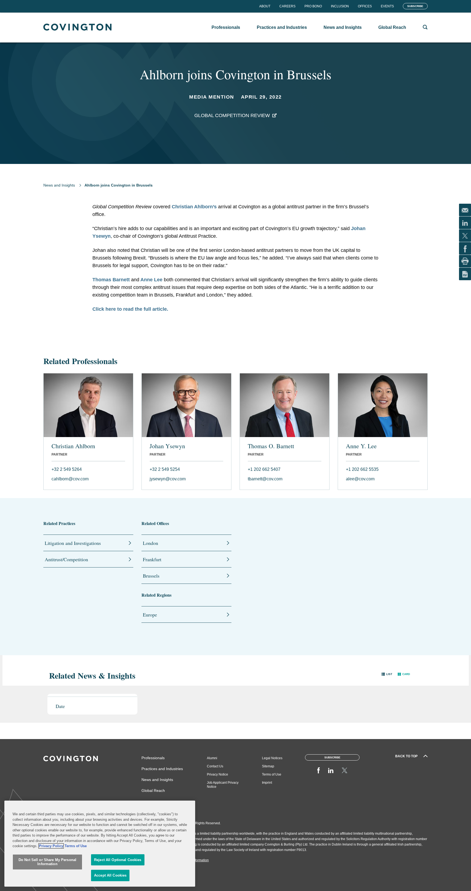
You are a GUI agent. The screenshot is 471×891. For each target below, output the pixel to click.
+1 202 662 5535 (362, 469)
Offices (365, 6)
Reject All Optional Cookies (117, 860)
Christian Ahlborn (73, 446)
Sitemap (268, 766)
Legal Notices (272, 758)
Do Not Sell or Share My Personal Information (47, 862)
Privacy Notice (217, 774)
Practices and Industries (162, 769)
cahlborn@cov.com (70, 479)
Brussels (151, 575)
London (150, 543)
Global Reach (153, 790)
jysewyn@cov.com (168, 479)
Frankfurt (152, 559)
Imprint (267, 783)
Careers (287, 6)
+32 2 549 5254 (165, 469)
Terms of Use (271, 774)
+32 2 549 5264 (67, 469)
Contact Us (215, 766)
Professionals (153, 758)
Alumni (212, 758)
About (264, 6)
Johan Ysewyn (167, 446)
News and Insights (59, 185)
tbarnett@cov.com (265, 479)
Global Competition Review (232, 115)
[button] (387, 674)
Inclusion (340, 6)
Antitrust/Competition (66, 559)
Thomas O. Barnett (271, 446)
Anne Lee (150, 279)
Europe (150, 614)
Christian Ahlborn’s (194, 206)
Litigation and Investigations (73, 543)
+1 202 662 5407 (264, 469)
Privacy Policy (51, 846)
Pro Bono (313, 6)
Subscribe (415, 6)
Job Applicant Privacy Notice (222, 785)
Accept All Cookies (110, 875)
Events (387, 6)
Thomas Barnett (111, 279)
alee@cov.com (360, 479)
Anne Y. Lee (361, 446)
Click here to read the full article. (130, 309)
